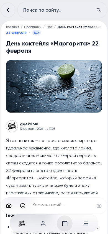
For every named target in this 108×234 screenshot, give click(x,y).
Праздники (33, 27)
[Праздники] (65, 223)
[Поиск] (98, 10)
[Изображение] (9, 206)
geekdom (29, 124)
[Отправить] (99, 206)
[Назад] (8, 9)
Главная (12, 27)
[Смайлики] (23, 206)
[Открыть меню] (86, 223)
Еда (49, 27)
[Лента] (22, 223)
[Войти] (43, 223)
